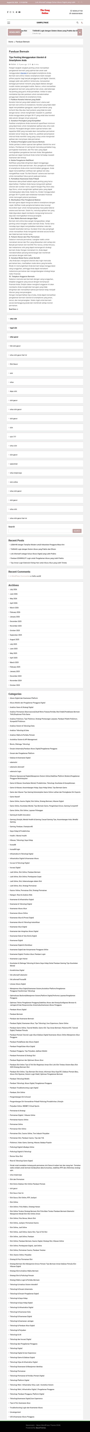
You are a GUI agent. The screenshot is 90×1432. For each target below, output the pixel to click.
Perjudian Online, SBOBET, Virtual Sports (24, 1106)
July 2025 (13, 644)
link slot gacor (15, 346)
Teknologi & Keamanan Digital (21, 1316)
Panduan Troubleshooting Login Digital (24, 1088)
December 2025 (15, 621)
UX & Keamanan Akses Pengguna (22, 1417)
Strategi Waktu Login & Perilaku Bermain (25, 1280)
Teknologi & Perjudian (18, 1330)
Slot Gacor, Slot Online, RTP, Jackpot (23, 1198)
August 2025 (14, 640)
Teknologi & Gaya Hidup (18, 1298)
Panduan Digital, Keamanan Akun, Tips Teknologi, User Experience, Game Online (39, 1023)
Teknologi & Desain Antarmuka (21, 1289)
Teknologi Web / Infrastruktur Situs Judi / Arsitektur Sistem (31, 1385)
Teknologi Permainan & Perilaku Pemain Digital (27, 1376)
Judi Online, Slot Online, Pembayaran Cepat (25, 877)
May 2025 (13, 653)
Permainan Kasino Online (19, 1120)
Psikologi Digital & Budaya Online (22, 1147)
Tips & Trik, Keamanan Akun (20, 1403)
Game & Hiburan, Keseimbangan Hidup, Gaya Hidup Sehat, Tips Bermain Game (38, 788)
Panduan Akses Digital (18, 1010)
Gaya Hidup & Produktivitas (20, 831)
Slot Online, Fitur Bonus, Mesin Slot (23, 1218)
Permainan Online (16, 1124)
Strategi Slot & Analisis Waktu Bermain (24, 1271)
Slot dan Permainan (17, 1179)
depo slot (13, 391)
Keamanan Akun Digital (18, 927)
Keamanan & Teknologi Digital (21, 904)
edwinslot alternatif (17, 767)
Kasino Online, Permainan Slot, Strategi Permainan (28, 890)
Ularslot (23, 73)
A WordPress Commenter (19, 576)
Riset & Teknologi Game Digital (21, 1161)
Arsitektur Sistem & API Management (23, 740)
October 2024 (15, 685)
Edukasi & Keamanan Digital (20, 758)
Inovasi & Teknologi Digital (20, 863)
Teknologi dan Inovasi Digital (20, 1339)
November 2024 (16, 681)
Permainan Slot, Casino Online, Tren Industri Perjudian (29, 1133)
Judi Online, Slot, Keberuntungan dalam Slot (26, 881)
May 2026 (13, 599)
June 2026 (13, 594)
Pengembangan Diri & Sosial (20, 1097)
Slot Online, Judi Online (18, 1227)
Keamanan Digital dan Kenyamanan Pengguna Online (29, 950)
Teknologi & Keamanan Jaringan (21, 1321)
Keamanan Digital (16, 940)
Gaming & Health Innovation (20, 815)
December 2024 (15, 676)
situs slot (13, 446)
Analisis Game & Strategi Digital (21, 707)
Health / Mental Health (18, 836)
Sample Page (42, 23)
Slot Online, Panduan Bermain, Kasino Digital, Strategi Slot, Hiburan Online (37, 1241)
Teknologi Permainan (17, 1371)
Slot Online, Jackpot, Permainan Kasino (24, 1223)
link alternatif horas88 (18, 979)
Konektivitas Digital (17, 970)
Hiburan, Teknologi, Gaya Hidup (21, 840)
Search (11, 527)
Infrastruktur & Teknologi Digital (21, 854)
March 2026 (14, 608)
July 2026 (13, 589)
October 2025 (15, 630)
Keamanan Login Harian (18, 959)
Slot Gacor (14, 364)
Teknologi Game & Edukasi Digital (22, 1357)
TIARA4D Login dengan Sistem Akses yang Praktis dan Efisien (46, 31)
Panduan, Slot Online (17, 1092)
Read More (12, 309)
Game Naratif (15, 797)
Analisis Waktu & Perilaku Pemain (22, 735)
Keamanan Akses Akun (18, 909)
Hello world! (36, 576)
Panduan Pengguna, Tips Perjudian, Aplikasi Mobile (28, 1051)
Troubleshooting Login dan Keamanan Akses (26, 1408)
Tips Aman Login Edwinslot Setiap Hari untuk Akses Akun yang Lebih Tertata (39, 563)
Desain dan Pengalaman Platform (22, 753)
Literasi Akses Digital (18, 984)
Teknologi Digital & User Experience (23, 1353)
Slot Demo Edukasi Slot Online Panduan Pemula (27, 1184)
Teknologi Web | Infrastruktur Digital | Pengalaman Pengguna (32, 1389)
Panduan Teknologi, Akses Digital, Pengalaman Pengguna (31, 1083)
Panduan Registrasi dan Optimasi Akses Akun (26, 1060)
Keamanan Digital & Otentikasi (21, 945)
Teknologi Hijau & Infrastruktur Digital (24, 1362)
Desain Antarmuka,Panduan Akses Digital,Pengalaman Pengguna (33, 749)
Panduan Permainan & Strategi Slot (22, 1056)
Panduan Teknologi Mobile (19, 1079)
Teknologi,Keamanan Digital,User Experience (26, 1399)
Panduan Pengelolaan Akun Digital (22, 1046)
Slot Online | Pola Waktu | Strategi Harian (25, 1207)
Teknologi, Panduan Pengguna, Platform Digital (27, 1394)
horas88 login (15, 849)
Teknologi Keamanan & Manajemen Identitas (26, 1367)
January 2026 (15, 617)
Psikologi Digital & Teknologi (20, 1152)
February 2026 (15, 612)
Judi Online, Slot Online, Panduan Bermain (25, 872)
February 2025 (15, 667)
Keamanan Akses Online (19, 913)
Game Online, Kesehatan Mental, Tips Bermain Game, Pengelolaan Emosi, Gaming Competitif (44, 806)
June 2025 (13, 649)
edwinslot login (15, 771)
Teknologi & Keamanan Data (20, 1312)
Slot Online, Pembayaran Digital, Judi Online (26, 1246)
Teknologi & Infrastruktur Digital (21, 1307)
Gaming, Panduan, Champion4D (21, 827)
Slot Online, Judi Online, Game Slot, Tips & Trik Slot (28, 1232)
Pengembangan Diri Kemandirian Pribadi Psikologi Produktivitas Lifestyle (36, 1102)
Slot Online (14, 1202)
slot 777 (13, 437)
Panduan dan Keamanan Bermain (22, 1019)
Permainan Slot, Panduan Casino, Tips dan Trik (27, 1138)
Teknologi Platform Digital (19, 1380)
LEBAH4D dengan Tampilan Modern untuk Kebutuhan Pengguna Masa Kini (37, 545)
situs (12, 382)
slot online (14, 482)
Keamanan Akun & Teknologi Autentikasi (25, 922)
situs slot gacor (16, 409)
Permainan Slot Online (18, 1129)
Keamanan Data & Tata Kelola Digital (23, 936)
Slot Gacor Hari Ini (16, 1193)
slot (11, 373)
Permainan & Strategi (17, 1111)
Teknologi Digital (16, 1348)
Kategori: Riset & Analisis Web (21, 895)
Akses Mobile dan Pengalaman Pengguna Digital (27, 703)
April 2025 (13, 658)
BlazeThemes (41, 1428)
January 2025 (15, 671)
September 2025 (16, 635)
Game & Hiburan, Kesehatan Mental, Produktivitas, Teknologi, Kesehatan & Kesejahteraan (42, 783)
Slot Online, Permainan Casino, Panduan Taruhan (27, 1250)
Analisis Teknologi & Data (19, 730)
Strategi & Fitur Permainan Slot (21, 1259)
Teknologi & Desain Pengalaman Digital (24, 1294)
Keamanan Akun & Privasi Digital (22, 918)
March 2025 (14, 662)
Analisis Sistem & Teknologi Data (22, 726)
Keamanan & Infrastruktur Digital (22, 900)
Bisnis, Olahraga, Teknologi (20, 744)
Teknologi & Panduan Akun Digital (22, 1326)
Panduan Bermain (16, 1014)
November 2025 (16, 626)
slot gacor (13, 400)
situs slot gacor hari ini (18, 355)
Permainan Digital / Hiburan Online (22, 1115)
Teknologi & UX (15, 1335)
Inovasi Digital (15, 868)
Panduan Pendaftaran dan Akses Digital (24, 1042)
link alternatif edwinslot (18, 975)
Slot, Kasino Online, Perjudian (20, 1255)
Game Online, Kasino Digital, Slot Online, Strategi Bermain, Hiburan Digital (37, 801)
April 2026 (13, 603)
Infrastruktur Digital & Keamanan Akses (24, 858)
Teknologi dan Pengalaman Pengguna (23, 1344)
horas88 (13, 845)
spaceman (14, 464)
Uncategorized (15, 1412)
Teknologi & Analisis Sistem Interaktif (24, 1285)
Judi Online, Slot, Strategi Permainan (23, 886)
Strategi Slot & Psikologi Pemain (22, 1276)
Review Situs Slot (16, 1156)
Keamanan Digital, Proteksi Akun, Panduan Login (27, 954)
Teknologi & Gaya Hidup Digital (21, 1303)
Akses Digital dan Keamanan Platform (24, 698)
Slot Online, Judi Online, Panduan (22, 1237)
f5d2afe (13, 64)
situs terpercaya (16, 473)
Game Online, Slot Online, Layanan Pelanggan (26, 810)
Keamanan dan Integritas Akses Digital (24, 931)
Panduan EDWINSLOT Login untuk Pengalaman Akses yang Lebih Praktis (53, 2)
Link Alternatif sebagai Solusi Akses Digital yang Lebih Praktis (33, 554)
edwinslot (13, 762)
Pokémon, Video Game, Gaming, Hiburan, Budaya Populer (31, 1143)
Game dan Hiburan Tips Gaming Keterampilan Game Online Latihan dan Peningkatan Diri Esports (45, 792)
